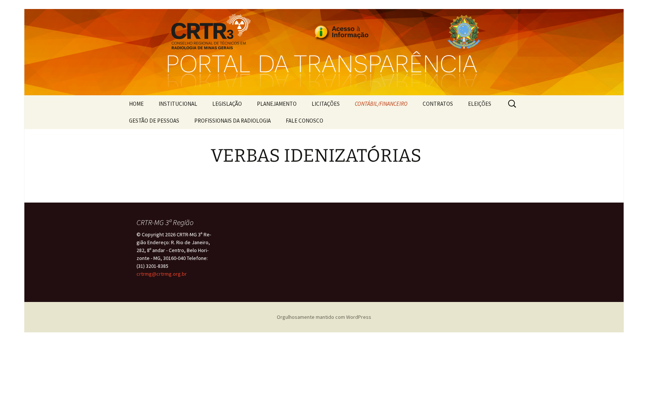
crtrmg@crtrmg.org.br (161, 273)
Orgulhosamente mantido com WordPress (324, 317)
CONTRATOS (438, 103)
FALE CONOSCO (304, 120)
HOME (136, 103)
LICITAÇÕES (326, 103)
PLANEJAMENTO (277, 103)
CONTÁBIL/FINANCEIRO (381, 103)
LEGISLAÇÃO (227, 103)
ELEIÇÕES (479, 103)
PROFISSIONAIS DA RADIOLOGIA (232, 120)
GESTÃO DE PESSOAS (154, 120)
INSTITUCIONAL (178, 103)
